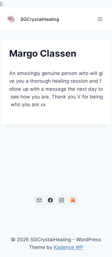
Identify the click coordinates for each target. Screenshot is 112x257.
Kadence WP (68, 247)
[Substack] (73, 200)
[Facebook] (50, 200)
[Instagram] (62, 200)
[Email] (39, 200)
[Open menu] (99, 19)
